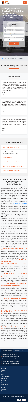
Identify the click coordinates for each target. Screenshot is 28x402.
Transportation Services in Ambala (10, 363)
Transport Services (7, 350)
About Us (3, 370)
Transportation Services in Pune (10, 359)
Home (3, 58)
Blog (2, 372)
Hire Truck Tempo (5, 376)
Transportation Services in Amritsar (10, 366)
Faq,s (2, 391)
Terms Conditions (5, 383)
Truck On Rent (4, 378)
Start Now (14, 44)
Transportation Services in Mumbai (10, 356)
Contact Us (4, 389)
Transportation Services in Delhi (9, 354)
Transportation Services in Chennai (10, 361)
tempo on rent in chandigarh (20, 203)
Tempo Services (18, 350)
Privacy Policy (4, 384)
